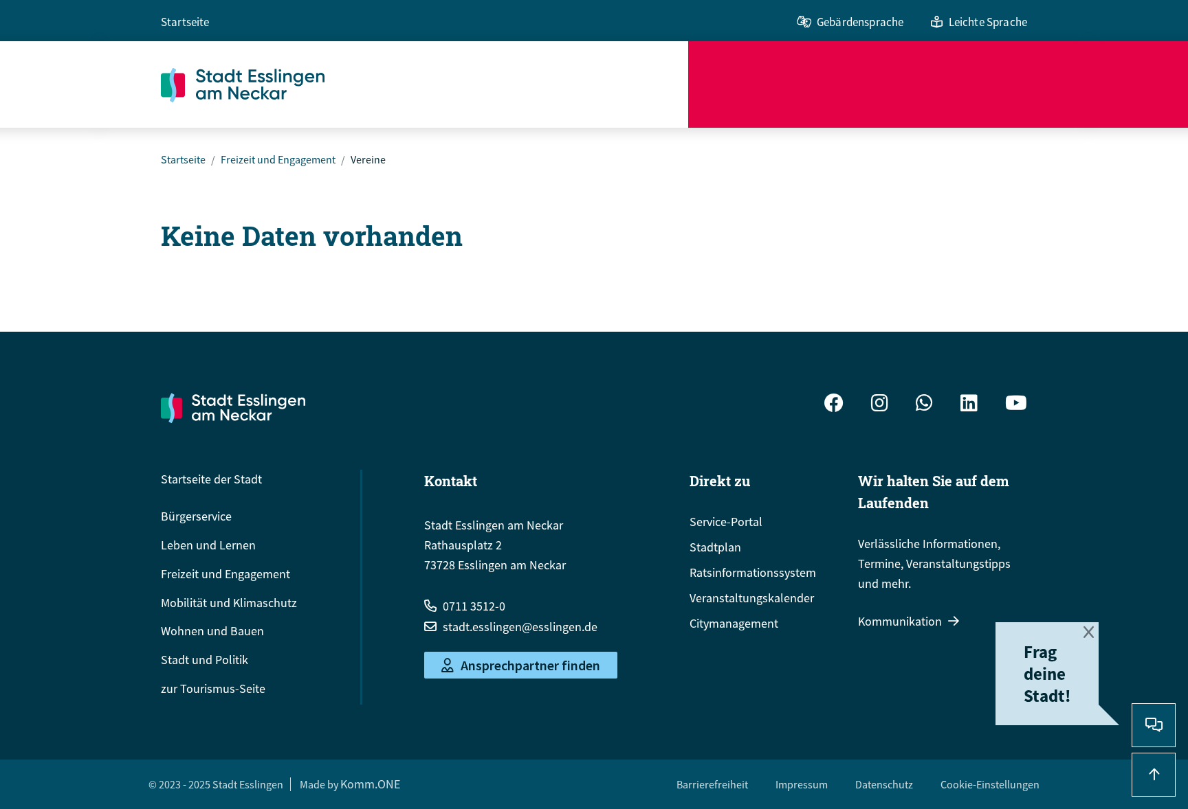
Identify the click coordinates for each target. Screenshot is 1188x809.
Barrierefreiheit (712, 784)
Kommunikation (900, 621)
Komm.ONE (370, 784)
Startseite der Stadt (211, 479)
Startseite (185, 22)
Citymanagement (734, 623)
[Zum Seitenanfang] (1154, 775)
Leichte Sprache (988, 22)
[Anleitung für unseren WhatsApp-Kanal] (924, 405)
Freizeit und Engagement (278, 159)
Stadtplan (715, 547)
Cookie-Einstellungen (990, 784)
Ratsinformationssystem (753, 572)
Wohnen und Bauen (212, 631)
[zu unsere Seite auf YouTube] (1016, 405)
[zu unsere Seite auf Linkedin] (969, 405)
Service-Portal (726, 521)
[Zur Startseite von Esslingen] (424, 84)
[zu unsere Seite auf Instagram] (879, 405)
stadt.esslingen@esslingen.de (520, 627)
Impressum (802, 784)
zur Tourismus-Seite (213, 688)
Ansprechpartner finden (530, 665)
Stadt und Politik (204, 660)
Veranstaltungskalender (752, 598)
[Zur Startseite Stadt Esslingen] (233, 408)
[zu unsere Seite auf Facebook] (834, 405)
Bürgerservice (196, 516)
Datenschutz (884, 784)
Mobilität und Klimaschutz (229, 603)
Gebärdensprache (860, 22)
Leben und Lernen (208, 545)
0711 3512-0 (474, 606)
